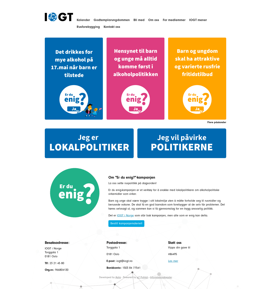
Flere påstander (216, 122)
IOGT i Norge (125, 215)
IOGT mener (198, 20)
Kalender (83, 20)
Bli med (139, 20)
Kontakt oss (112, 27)
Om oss (153, 20)
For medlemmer (174, 20)
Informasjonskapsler (161, 277)
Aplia (118, 277)
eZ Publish (142, 277)
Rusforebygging (88, 27)
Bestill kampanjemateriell (126, 223)
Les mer (173, 261)
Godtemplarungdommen (112, 20)
